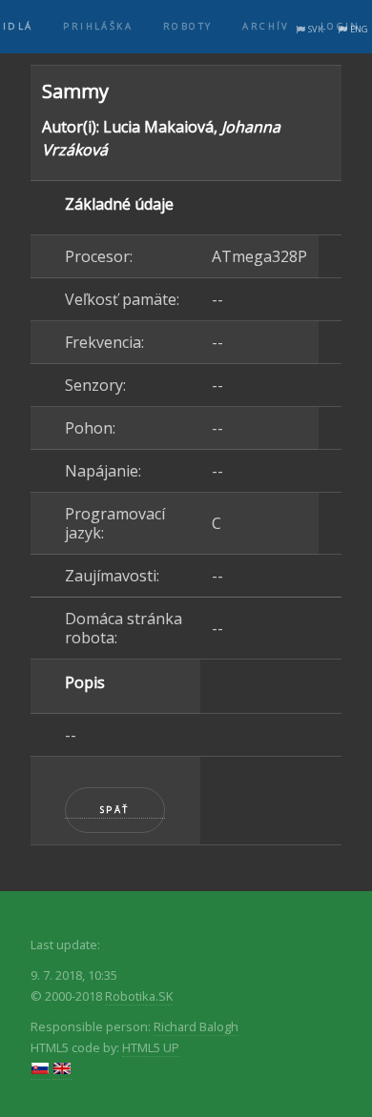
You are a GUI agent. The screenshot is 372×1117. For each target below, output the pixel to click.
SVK (315, 29)
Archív (265, 26)
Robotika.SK (139, 996)
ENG (359, 29)
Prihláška (98, 26)
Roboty (187, 26)
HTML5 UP (150, 1047)
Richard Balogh (196, 1026)
